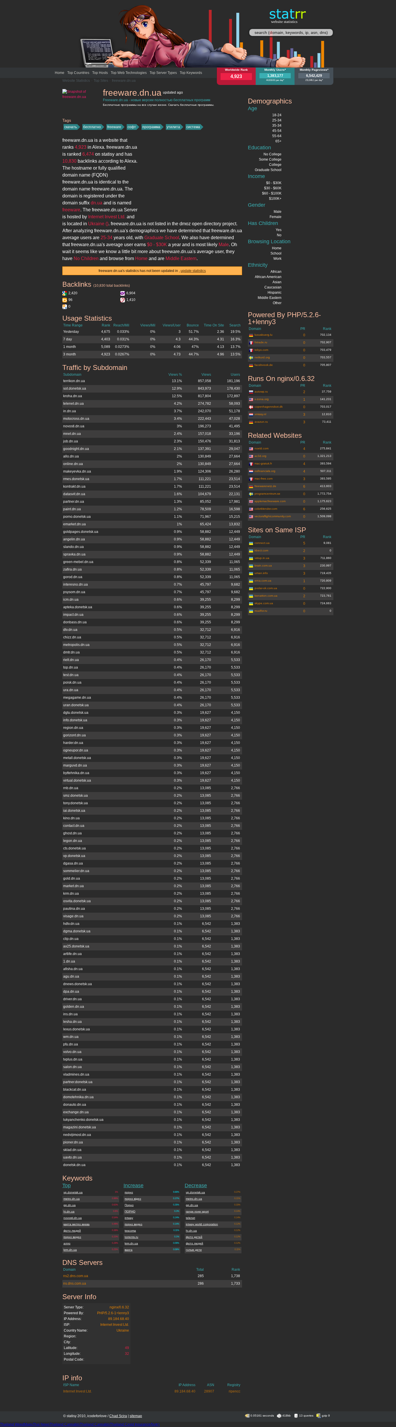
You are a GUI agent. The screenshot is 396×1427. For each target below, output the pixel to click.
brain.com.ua (263, 565)
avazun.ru (261, 421)
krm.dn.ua (70, 1249)
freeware (114, 127)
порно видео (72, 1237)
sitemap (136, 1416)
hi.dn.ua (69, 1211)
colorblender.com (266, 508)
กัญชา (155, 1424)
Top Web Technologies (129, 73)
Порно (129, 1205)
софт (132, 127)
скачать (70, 127)
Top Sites (101, 81)
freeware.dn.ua (124, 81)
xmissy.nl (260, 414)
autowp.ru (261, 391)
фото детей (194, 1237)
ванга (128, 1249)
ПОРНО (130, 1211)
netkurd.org (262, 357)
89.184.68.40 (118, 1319)
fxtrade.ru (261, 342)
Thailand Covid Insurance (130, 1424)
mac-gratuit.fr (263, 463)
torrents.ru (131, 1237)
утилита (173, 127)
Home (59, 73)
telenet (190, 1217)
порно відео (133, 1198)
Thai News (41, 1424)
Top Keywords (191, 73)
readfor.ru (261, 610)
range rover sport (197, 1211)
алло (66, 1243)
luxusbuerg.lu (264, 334)
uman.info (261, 573)
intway (129, 1217)
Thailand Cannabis (65, 1424)
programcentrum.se (267, 493)
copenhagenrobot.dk (269, 406)
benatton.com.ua (266, 595)
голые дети (194, 1249)
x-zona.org (262, 399)
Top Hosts (100, 73)
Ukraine (123, 1330)
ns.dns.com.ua (74, 1283)
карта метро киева (76, 1224)
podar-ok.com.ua (266, 588)
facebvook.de (264, 364)
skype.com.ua (264, 603)
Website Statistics (76, 81)
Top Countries (78, 73)
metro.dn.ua (71, 1198)
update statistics (193, 271)
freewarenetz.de (265, 486)
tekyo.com (261, 349)
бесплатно (92, 127)
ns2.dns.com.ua (75, 1276)
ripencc (234, 1391)
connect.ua (262, 542)
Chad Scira (118, 1416)
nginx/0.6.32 (119, 1307)
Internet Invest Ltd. (114, 1325)
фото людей (72, 1230)
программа (151, 127)
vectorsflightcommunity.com (273, 516)
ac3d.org (260, 455)
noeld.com (261, 448)
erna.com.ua (263, 580)
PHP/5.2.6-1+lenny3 (113, 1313)
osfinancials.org (265, 471)
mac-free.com (264, 478)
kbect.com (261, 550)
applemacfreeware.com (270, 501)
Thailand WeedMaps (16, 1424)
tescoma (130, 1230)
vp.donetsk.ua (73, 1192)
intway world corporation (202, 1224)
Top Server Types (163, 73)
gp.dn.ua (69, 1205)
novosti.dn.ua (72, 1217)
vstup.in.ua (262, 558)
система (193, 127)
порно (129, 1192)
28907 (209, 1391)
